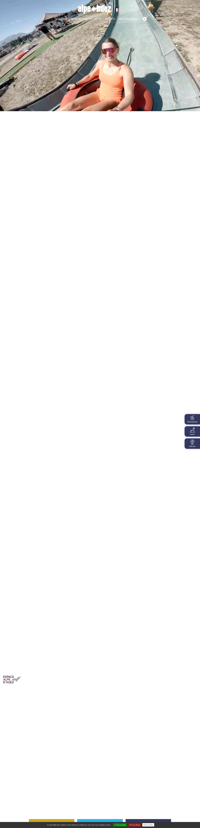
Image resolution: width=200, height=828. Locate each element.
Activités (96, 19)
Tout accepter (121, 824)
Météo (192, 434)
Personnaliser (148, 824)
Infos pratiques (128, 19)
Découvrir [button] (61, 19)
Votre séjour (79, 19)
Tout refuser (135, 824)
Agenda (110, 19)
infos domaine (192, 422)
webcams (192, 446)
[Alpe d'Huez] (94, 9)
